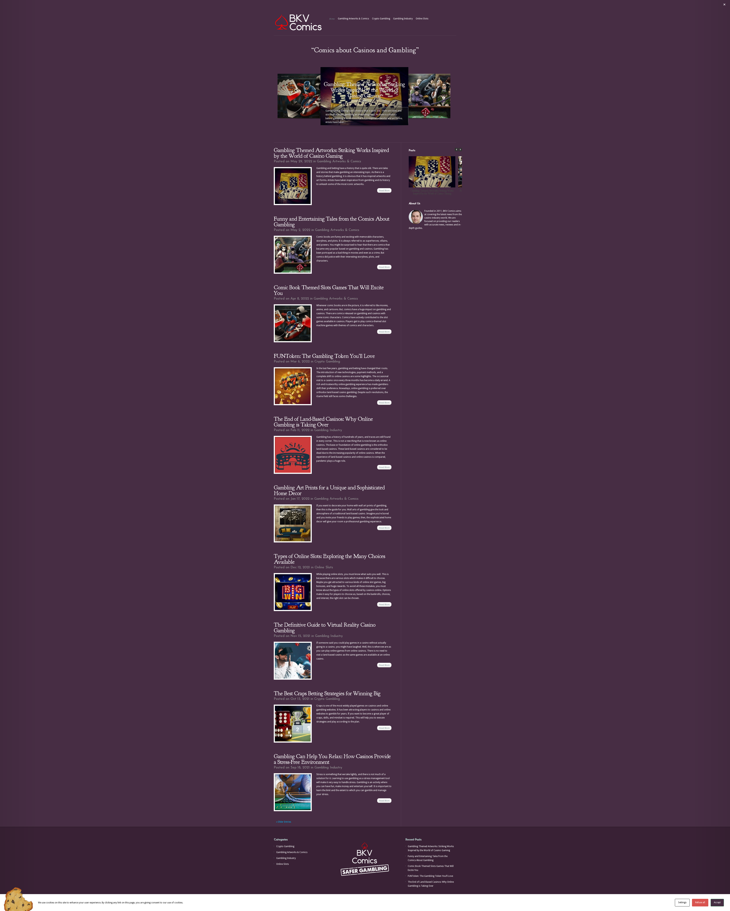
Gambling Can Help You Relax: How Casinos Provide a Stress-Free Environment (332, 759)
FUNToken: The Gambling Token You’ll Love (324, 356)
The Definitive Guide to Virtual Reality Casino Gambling (324, 627)
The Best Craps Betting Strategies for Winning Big (327, 693)
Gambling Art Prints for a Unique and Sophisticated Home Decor (329, 490)
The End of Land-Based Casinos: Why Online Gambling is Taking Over (323, 421)
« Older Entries (283, 822)
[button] (460, 149)
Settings (682, 902)
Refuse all (700, 902)
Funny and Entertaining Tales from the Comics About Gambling (331, 221)
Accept (717, 902)
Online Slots (422, 18)
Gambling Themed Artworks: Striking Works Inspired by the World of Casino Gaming (331, 153)
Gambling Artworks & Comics (353, 18)
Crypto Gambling (381, 18)
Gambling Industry (403, 18)
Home (332, 18)
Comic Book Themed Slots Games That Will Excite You (329, 290)
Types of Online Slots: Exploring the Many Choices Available (329, 559)
